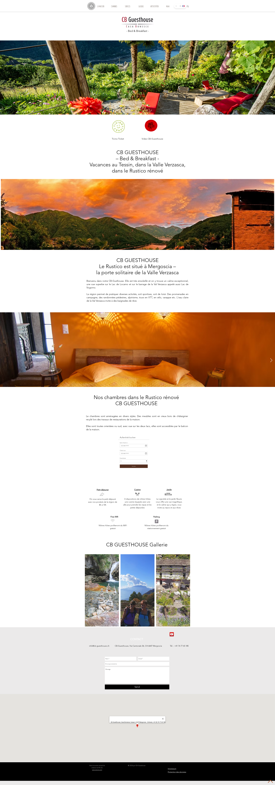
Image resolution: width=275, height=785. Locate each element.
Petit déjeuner (103, 490)
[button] (102, 590)
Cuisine (137, 489)
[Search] (188, 6)
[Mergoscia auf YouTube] (172, 634)
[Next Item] (270, 225)
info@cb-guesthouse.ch (99, 646)
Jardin (169, 489)
